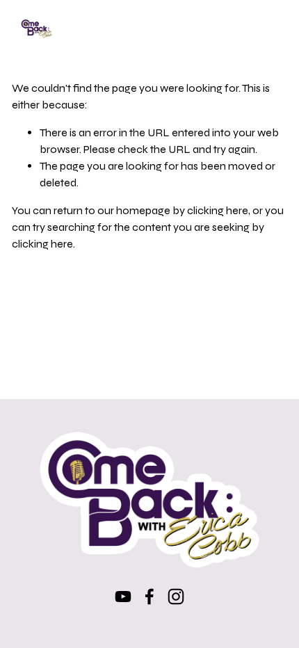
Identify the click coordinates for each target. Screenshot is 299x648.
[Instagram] (176, 596)
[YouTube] (123, 596)
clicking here (217, 210)
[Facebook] (149, 596)
